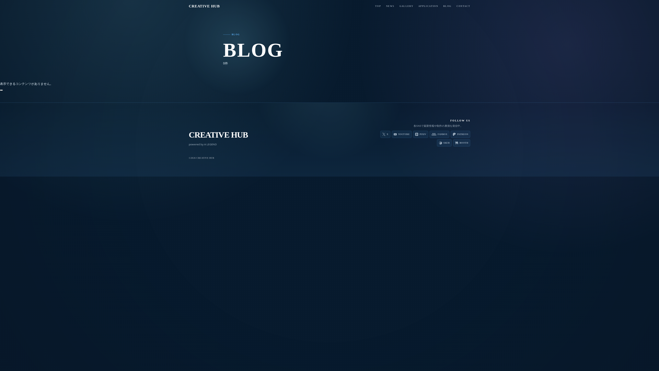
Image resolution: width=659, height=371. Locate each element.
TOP (378, 6)
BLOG (447, 6)
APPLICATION (428, 6)
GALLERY (406, 6)
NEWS (390, 6)
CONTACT (463, 6)
